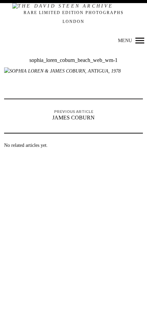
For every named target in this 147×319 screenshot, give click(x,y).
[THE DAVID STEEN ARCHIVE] (73, 6)
